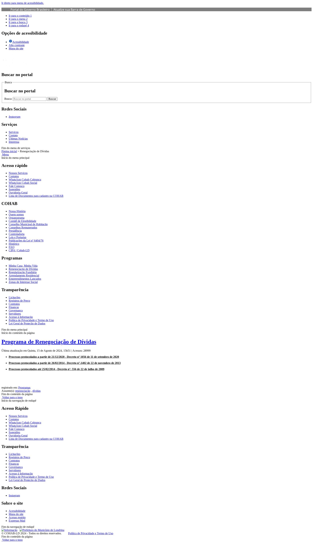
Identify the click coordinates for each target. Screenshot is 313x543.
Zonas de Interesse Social (23, 282)
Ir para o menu (18, 18)
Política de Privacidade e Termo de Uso (31, 320)
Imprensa (14, 141)
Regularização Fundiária (23, 272)
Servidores (15, 313)
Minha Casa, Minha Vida (23, 265)
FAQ (11, 247)
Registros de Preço (19, 300)
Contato (13, 135)
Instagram (14, 495)
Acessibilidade (17, 510)
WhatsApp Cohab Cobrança (25, 179)
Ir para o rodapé (19, 25)
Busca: (8, 98)
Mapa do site (16, 48)
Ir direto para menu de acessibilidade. (22, 3)
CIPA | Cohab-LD (19, 250)
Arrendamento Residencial (24, 275)
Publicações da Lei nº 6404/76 (26, 240)
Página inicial (9, 151)
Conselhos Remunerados (23, 227)
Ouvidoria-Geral (18, 192)
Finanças (14, 307)
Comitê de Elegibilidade (22, 221)
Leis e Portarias (17, 237)
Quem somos (16, 214)
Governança (16, 310)
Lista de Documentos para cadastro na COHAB (36, 195)
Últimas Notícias (18, 138)
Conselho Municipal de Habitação (28, 224)
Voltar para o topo (12, 397)
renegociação (22, 390)
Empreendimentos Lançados (25, 278)
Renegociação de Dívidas (23, 269)
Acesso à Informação (21, 316)
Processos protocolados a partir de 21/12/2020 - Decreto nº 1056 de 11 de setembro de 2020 (64, 356)
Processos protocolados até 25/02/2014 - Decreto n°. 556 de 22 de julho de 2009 (56, 369)
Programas (24, 387)
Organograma (16, 217)
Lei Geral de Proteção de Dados (27, 323)
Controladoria (16, 234)
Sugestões (14, 189)
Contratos (14, 303)
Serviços (13, 132)
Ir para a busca (18, 22)
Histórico (14, 243)
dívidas (36, 390)
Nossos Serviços (18, 173)
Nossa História (17, 211)
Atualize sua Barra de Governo (74, 10)
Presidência (15, 230)
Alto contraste (17, 45)
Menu (5, 154)
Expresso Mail (17, 520)
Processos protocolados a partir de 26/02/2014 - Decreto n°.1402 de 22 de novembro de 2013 (65, 362)
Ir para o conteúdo (20, 15)
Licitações (14, 297)
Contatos (14, 176)
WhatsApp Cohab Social (23, 182)
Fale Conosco (16, 186)
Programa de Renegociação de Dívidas (48, 341)
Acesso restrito (17, 517)
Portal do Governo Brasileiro (30, 10)
